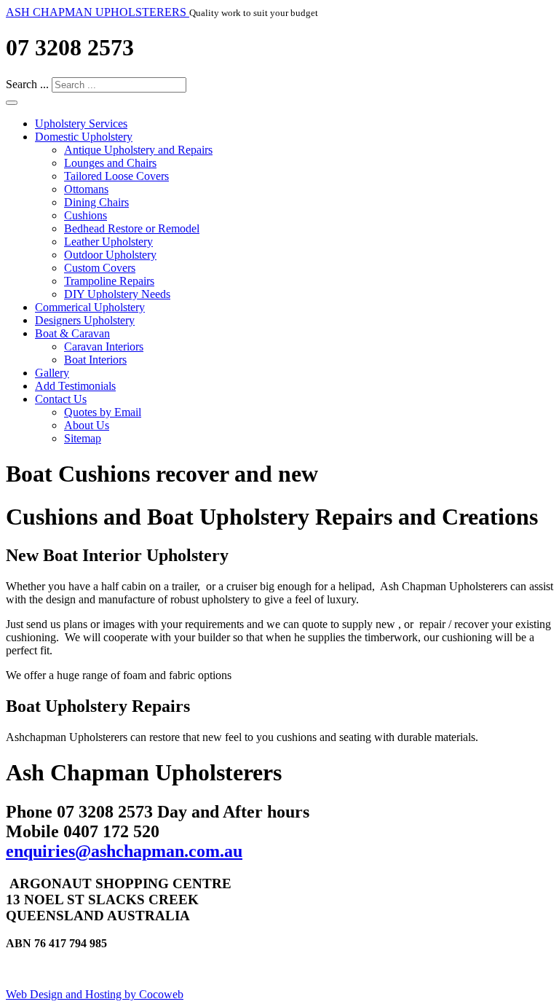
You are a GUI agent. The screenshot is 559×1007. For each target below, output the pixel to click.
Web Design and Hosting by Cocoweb (94, 994)
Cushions (85, 215)
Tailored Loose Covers (116, 176)
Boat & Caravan (72, 333)
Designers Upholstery (85, 320)
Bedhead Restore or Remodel (131, 228)
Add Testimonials (75, 386)
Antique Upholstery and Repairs (138, 150)
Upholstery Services (81, 123)
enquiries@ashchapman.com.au (124, 851)
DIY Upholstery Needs (117, 294)
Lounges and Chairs (110, 163)
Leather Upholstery (108, 241)
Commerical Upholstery (90, 307)
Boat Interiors (95, 359)
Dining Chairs (96, 202)
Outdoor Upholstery (110, 254)
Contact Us (61, 399)
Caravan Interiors (103, 346)
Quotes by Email (102, 412)
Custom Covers (99, 268)
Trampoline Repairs (109, 281)
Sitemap (82, 438)
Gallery (52, 373)
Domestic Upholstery (83, 136)
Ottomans (86, 189)
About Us (86, 425)
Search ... (27, 84)
